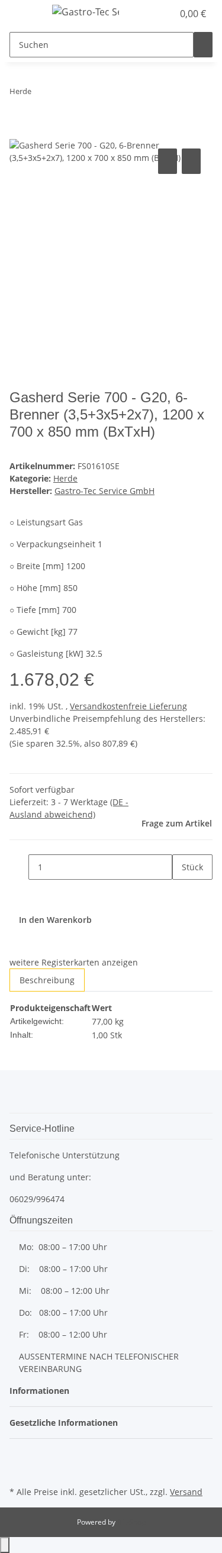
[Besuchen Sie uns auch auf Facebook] (18, 1455)
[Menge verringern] (18, 867)
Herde (65, 478)
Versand (186, 1491)
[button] (150, 13)
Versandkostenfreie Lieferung (128, 706)
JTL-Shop (131, 1522)
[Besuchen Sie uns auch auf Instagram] (18, 1469)
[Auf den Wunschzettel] (191, 161)
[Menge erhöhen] (181, 892)
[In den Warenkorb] (18, 132)
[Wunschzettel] (163, 13)
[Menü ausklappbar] (24, 13)
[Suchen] (203, 44)
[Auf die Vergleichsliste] (167, 161)
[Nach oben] (4, 1545)
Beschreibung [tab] (47, 980)
